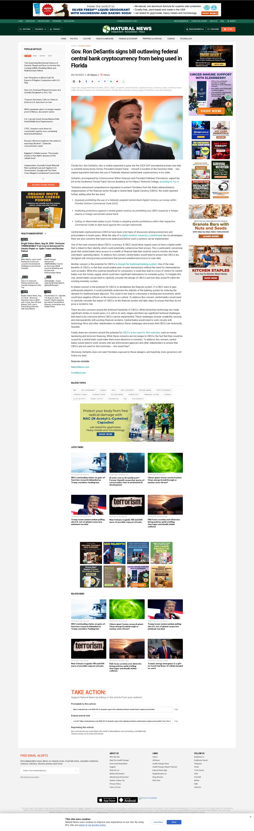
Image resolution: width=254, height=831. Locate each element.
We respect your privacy (29, 777)
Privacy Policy (115, 784)
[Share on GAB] (111, 81)
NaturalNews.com (80, 367)
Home (20, 21)
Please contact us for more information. (87, 733)
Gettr (196, 774)
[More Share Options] (124, 81)
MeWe (196, 780)
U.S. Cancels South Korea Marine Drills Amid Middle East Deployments (41, 120)
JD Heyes (92, 74)
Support (113, 767)
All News (156, 760)
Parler (196, 767)
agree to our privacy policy (92, 825)
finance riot (90, 90)
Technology (186, 39)
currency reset (174, 87)
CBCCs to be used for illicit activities (142, 332)
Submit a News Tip (117, 780)
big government (88, 87)
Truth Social (199, 770)
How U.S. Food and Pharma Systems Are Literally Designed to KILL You (42, 91)
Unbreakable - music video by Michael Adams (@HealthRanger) (54, 283)
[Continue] (76, 770)
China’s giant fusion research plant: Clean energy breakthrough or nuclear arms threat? (165, 479)
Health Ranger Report (32, 233)
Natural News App (160, 770)
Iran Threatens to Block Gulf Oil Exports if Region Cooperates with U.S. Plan (42, 80)
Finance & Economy (128, 39)
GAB (196, 784)
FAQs (222, 21)
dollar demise (77, 90)
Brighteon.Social (201, 760)
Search (233, 21)
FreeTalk (197, 777)
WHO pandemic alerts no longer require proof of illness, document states (42, 110)
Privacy (80, 808)
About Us (213, 21)
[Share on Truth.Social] (105, 81)
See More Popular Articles (43, 185)
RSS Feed (156, 780)
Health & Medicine (104, 39)
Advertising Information (119, 777)
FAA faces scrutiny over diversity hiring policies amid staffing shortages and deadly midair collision (164, 523)
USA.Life (197, 787)
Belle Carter (163, 516)
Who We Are (115, 757)
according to (168, 181)
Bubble (100, 87)
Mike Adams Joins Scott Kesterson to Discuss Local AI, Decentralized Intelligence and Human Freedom (31, 263)
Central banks (84, 46)
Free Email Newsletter (118, 764)
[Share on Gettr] (117, 81)
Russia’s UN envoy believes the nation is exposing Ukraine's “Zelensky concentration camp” (42, 143)
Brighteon (30, 21)
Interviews (56, 21)
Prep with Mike (43, 21)
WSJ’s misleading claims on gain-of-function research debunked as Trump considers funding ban (88, 479)
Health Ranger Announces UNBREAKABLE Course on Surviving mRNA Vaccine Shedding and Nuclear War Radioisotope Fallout (53, 266)
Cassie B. (86, 475)
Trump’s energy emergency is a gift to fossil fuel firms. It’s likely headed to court (165, 665)
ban (78, 87)
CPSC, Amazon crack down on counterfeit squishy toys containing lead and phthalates (40, 131)
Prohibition (149, 90)
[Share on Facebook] (86, 81)
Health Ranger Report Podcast (165, 767)
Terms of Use (115, 787)
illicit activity (124, 90)
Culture (87, 39)
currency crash (160, 87)
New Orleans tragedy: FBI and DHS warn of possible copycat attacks (126, 521)
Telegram (198, 764)
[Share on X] (93, 81)
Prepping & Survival (152, 39)
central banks (131, 87)
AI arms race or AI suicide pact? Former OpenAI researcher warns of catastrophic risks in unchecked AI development (126, 481)
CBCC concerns (117, 87)
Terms (87, 808)
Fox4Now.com (78, 372)
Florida (115, 90)
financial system (103, 90)
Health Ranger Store (161, 764)
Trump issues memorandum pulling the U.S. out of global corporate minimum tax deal (88, 521)
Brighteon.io (199, 757)
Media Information (117, 774)
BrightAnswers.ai (181, 21)
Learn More (158, 822)
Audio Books (69, 21)
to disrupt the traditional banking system (136, 264)
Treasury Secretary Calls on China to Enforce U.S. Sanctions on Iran (41, 100)
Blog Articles (158, 777)
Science (171, 39)
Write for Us (114, 770)
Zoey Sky (124, 516)
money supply (137, 90)
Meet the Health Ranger (119, 760)
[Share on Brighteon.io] (80, 81)
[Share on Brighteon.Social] (74, 81)
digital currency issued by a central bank (141, 235)
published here (102, 812)
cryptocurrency (145, 87)
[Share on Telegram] (99, 81)
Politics (74, 39)
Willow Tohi (124, 475)
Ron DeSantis (165, 90)
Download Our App (199, 21)
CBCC (106, 87)
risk (156, 90)
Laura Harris (87, 516)
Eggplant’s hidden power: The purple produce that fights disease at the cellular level (41, 155)
